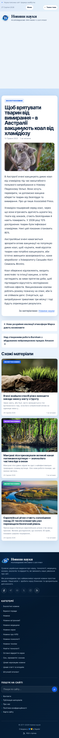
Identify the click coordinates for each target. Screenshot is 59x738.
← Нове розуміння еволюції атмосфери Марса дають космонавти (29, 326)
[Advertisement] (29, 57)
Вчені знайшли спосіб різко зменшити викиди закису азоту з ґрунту (26, 397)
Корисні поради (10, 611)
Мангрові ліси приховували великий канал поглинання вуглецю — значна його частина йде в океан (28, 458)
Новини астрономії (11, 620)
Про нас (6, 704)
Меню (29, 7)
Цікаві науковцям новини (14, 662)
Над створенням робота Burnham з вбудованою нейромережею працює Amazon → (29, 340)
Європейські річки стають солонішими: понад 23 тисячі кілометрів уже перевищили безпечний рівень (27, 520)
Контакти (7, 696)
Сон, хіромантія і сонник (14, 658)
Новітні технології (11, 648)
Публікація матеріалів (12, 700)
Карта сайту (8, 712)
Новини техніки (10, 644)
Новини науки (46, 310)
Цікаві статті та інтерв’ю (13, 667)
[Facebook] (4, 590)
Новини (6, 616)
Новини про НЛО (10, 634)
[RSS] (37, 590)
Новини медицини (11, 625)
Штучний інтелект (11, 672)
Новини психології (11, 639)
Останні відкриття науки (14, 653)
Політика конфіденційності (15, 708)
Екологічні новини (11, 606)
